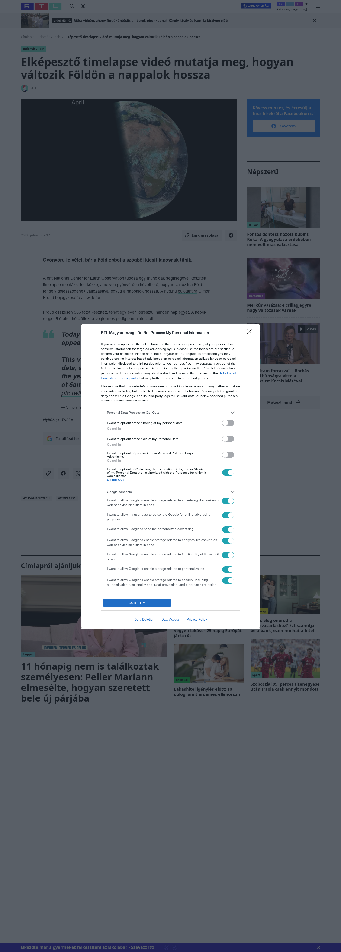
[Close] (250, 333)
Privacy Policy (197, 619)
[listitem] (170, 412)
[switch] (228, 423)
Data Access (170, 619)
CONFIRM (137, 603)
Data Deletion (144, 619)
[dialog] (170, 476)
